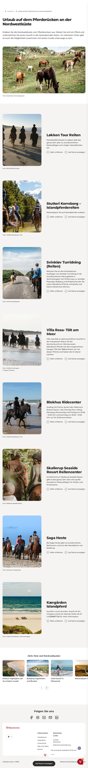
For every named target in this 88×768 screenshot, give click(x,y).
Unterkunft (41, 743)
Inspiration (10, 11)
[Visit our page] (31, 717)
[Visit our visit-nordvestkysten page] (57, 717)
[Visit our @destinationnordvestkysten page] (44, 717)
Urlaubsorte (42, 737)
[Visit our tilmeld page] (50, 717)
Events (40, 749)
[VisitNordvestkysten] (13, 728)
